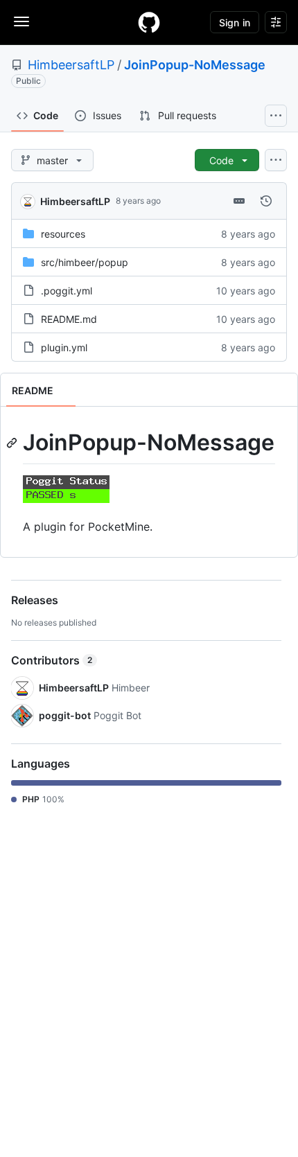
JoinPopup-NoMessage (194, 65)
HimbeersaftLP (71, 65)
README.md (69, 319)
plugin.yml (64, 347)
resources (63, 234)
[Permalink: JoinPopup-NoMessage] (13, 442)
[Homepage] (149, 22)
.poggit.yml (66, 291)
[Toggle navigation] (21, 21)
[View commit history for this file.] (266, 201)
